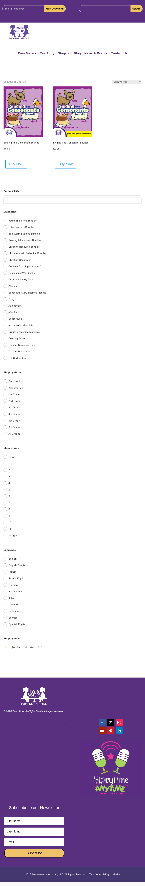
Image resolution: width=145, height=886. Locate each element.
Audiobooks (15, 305)
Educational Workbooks (21, 273)
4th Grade (14, 414)
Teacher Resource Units (21, 345)
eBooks (12, 312)
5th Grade (14, 420)
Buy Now (16, 164)
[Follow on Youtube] (102, 730)
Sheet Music (15, 318)
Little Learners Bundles (21, 227)
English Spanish (17, 565)
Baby (11, 457)
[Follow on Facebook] (102, 722)
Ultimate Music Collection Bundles (27, 253)
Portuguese (14, 611)
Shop (62, 53)
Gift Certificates (17, 358)
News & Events (95, 53)
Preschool (14, 381)
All (6, 647)
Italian (11, 598)
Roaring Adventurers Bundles (24, 240)
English (12, 558)
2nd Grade (14, 401)
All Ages (12, 535)
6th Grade (14, 427)
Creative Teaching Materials (24, 331)
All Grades (14, 433)
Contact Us (119, 53)
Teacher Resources (19, 351)
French (12, 571)
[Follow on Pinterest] (110, 730)
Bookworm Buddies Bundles (24, 233)
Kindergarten (15, 387)
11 (9, 529)
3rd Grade (14, 407)
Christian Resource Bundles (24, 246)
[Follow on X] (110, 722)
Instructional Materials (20, 325)
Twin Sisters (27, 53)
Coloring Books (16, 338)
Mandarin (13, 604)
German (13, 585)
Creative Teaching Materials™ (25, 266)
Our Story (47, 53)
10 (9, 522)
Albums (12, 286)
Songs (12, 299)
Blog (77, 53)
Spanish (13, 617)
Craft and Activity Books (21, 279)
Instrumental (15, 591)
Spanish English (17, 624)
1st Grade (14, 394)
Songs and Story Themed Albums (27, 292)
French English (16, 578)
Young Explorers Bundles (22, 220)
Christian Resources (19, 259)
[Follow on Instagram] (119, 722)
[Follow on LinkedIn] (119, 730)
